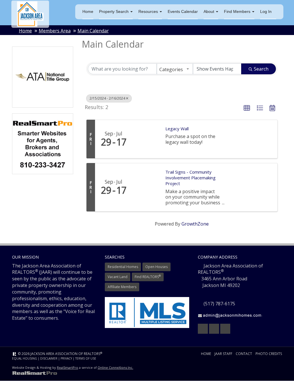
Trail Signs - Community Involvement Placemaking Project (190, 177)
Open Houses (156, 266)
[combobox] (175, 68)
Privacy (66, 358)
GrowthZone (195, 224)
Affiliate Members (122, 286)
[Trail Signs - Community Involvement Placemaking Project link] (146, 187)
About (209, 11)
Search (261, 69)
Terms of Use (85, 358)
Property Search (114, 11)
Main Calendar (93, 31)
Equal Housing (24, 358)
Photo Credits (269, 353)
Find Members (238, 11)
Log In (266, 11)
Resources (148, 11)
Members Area (55, 31)
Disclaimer (48, 358)
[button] (247, 108)
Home (87, 11)
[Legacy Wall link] (146, 139)
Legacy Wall (177, 128)
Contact (244, 353)
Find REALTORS (148, 276)
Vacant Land (117, 276)
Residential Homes (123, 266)
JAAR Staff (223, 353)
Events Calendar (183, 11)
